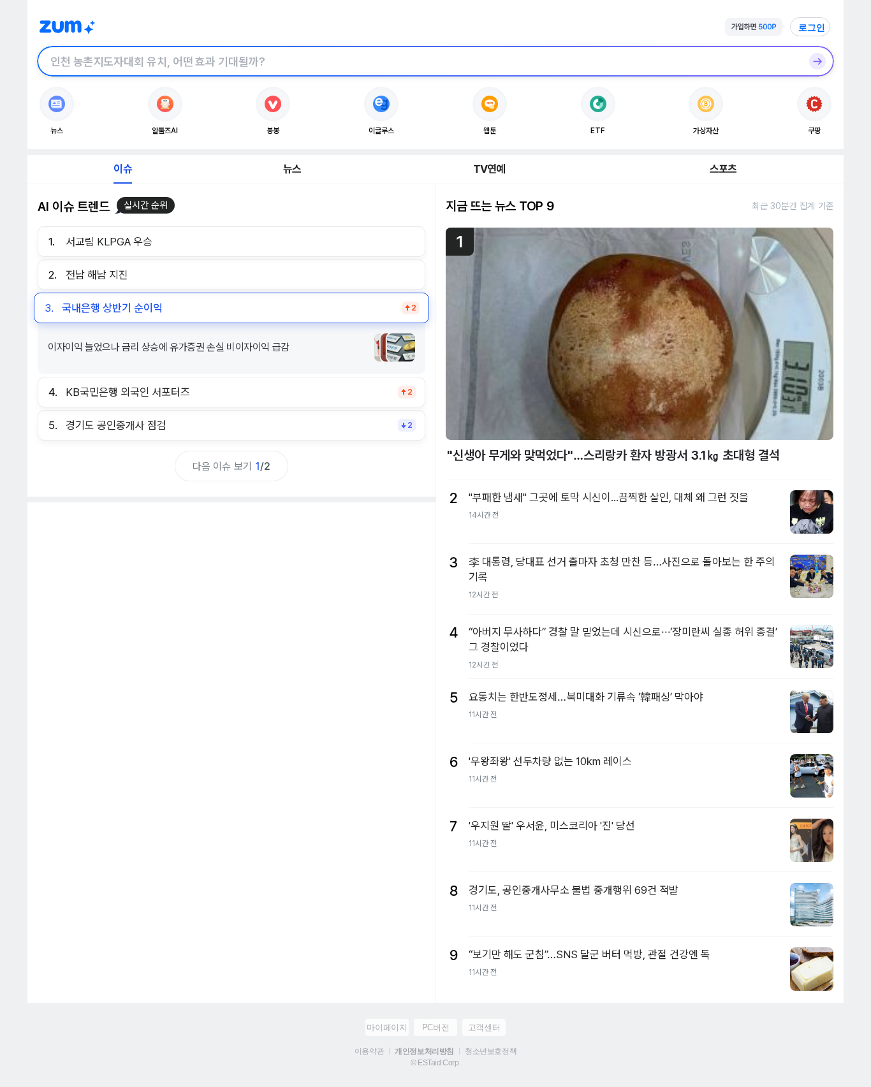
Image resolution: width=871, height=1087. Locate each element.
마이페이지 (387, 1027)
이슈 (122, 169)
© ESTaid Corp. (435, 1062)
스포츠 (723, 169)
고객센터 (484, 1027)
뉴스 (292, 169)
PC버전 (435, 1027)
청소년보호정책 (490, 1051)
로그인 (811, 27)
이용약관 (369, 1051)
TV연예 (489, 169)
